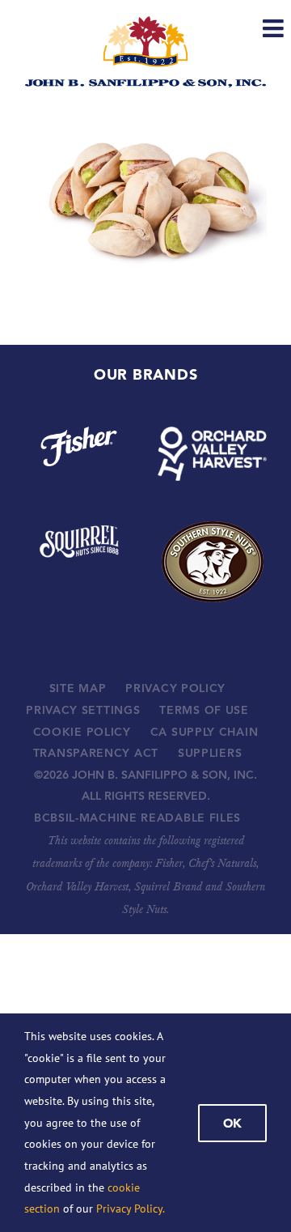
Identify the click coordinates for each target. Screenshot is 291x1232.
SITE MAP (78, 688)
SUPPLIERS (210, 753)
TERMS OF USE (203, 710)
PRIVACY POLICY (175, 688)
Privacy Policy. (130, 1208)
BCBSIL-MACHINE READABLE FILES (137, 817)
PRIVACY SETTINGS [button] (83, 710)
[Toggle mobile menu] (275, 28)
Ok (232, 1123)
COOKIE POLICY (82, 731)
